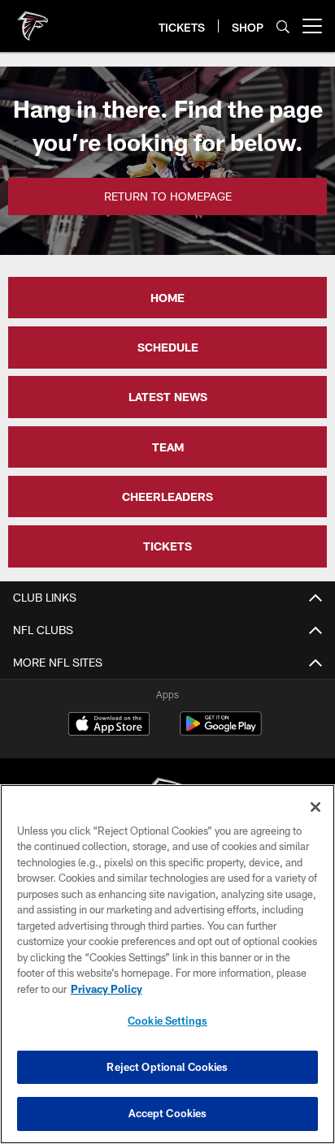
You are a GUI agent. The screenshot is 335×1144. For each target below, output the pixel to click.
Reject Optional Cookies (167, 1066)
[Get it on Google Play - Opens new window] (221, 732)
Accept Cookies (167, 1113)
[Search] (282, 26)
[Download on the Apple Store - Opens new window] (109, 726)
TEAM (168, 447)
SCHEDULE (167, 347)
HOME (167, 297)
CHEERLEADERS (167, 496)
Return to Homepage (168, 196)
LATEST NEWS (167, 397)
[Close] (315, 807)
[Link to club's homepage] (32, 19)
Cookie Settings (167, 1020)
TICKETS (167, 546)
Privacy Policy (106, 988)
